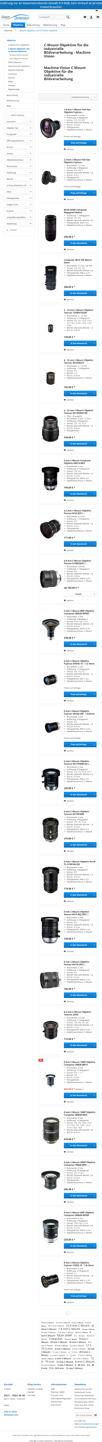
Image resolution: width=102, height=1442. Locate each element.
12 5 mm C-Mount (66, 1332)
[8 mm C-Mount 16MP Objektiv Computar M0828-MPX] (50, 1131)
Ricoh (10, 81)
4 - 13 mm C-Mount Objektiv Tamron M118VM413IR (78, 411)
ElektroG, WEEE (58, 1392)
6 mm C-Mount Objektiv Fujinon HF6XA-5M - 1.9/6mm (79, 712)
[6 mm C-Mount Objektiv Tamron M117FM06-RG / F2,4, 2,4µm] (50, 780)
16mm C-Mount (47, 1359)
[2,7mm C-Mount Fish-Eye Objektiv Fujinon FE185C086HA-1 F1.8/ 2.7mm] (50, 178)
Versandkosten (59, 1435)
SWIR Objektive (15, 62)
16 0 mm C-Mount (78, 1325)
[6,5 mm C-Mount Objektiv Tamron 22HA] (50, 1030)
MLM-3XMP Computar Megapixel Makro (75, 211)
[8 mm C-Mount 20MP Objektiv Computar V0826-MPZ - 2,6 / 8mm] (50, 1181)
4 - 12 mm (73, 1352)
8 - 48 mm (80, 1365)
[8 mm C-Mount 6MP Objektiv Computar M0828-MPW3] (50, 1231)
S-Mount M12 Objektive (18, 45)
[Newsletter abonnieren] (95, 1415)
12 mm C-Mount (47, 1323)
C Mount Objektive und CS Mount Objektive (18, 50)
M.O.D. (10, 147)
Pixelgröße (11, 134)
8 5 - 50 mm (79, 1335)
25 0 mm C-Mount (56, 1326)
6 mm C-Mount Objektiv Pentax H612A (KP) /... (76, 963)
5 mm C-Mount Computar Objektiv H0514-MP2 (77, 461)
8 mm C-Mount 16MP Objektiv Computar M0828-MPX (79, 1113)
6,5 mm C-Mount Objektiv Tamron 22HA (77, 1013)
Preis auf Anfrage (78, 143)
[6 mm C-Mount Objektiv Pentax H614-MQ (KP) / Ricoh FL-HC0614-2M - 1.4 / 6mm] (50, 930)
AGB (53, 1389)
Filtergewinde (13, 198)
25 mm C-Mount (59, 1342)
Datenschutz (56, 1401)
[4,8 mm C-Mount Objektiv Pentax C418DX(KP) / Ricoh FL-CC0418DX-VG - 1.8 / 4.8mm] (50, 579)
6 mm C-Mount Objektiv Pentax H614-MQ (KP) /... (77, 913)
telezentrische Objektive (19, 66)
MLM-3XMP (65, 1335)
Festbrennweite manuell (18, 55)
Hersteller (11, 121)
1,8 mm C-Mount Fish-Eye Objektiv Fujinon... (77, 111)
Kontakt (30, 1392)
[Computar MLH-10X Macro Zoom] (50, 278)
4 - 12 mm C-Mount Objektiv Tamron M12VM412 (78, 361)
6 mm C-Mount (78, 1323)
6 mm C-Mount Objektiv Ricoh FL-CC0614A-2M (80, 863)
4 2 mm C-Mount (58, 1355)
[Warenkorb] (97, 17)
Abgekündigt (14, 89)
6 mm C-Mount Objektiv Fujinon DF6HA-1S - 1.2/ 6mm (79, 662)
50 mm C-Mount (48, 1332)
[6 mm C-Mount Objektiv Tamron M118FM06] (50, 830)
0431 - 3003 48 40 (14, 1395)
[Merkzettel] (84, 17)
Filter (9, 192)
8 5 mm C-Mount (61, 1346)
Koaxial (10, 211)
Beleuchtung (12, 95)
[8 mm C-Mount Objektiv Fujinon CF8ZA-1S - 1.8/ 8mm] (50, 1281)
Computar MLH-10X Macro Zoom (78, 261)
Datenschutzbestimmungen (87, 1424)
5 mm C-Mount (66, 1365)
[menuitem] (54, 17)
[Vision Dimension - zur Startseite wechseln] (15, 17)
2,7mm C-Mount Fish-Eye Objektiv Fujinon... (77, 161)
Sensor (10, 153)
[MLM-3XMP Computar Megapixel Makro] (50, 228)
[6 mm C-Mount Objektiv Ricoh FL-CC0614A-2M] (50, 880)
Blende (10, 179)
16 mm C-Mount (63, 1322)
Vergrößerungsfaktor (16, 217)
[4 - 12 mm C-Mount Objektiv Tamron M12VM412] (50, 378)
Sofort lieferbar (17, 115)
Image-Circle (12, 204)
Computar (12, 74)
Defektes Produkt (35, 1389)
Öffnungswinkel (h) (15, 140)
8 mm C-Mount (85, 1361)
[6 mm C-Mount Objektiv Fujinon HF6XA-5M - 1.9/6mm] (50, 729)
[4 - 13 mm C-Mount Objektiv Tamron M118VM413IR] (50, 429)
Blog (9, 106)
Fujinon (11, 77)
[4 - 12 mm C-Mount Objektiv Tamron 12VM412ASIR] (50, 328)
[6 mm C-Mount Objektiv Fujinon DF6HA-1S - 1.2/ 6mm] (50, 679)
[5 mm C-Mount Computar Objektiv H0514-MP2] (50, 479)
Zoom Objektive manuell (18, 58)
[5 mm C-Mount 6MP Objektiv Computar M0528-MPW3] (50, 629)
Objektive (11, 40)
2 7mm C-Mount (85, 1355)
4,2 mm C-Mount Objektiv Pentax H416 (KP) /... (77, 512)
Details (78, 594)
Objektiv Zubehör (16, 70)
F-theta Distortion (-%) (16, 185)
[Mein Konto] (91, 17)
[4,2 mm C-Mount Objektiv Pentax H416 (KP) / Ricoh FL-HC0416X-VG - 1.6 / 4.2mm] (50, 529)
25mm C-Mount (88, 1329)
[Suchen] (68, 17)
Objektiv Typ (12, 128)
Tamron (11, 85)
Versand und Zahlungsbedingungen (61, 1397)
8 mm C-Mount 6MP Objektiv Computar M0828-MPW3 (79, 1214)
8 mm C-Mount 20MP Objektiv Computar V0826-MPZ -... (79, 1163)
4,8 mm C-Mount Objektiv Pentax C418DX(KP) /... (77, 562)
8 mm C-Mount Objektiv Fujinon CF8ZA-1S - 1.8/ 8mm (79, 1264)
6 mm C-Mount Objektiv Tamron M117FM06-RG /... (77, 762)
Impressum (56, 1405)
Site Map (31, 1395)
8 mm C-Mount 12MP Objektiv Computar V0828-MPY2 (79, 1063)
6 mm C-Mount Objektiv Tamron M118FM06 (76, 812)
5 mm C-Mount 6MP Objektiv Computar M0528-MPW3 (79, 612)
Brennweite (12, 166)
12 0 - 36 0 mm (56, 1368)
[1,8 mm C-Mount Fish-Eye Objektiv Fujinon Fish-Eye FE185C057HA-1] (50, 128)
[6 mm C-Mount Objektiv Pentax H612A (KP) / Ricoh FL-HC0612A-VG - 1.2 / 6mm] (50, 980)
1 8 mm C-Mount (69, 1329)
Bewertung (12, 223)
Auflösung (11, 172)
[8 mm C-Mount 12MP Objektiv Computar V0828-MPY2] (50, 1080)
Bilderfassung (13, 100)
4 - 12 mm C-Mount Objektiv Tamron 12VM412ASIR (78, 311)
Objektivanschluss (15, 160)
